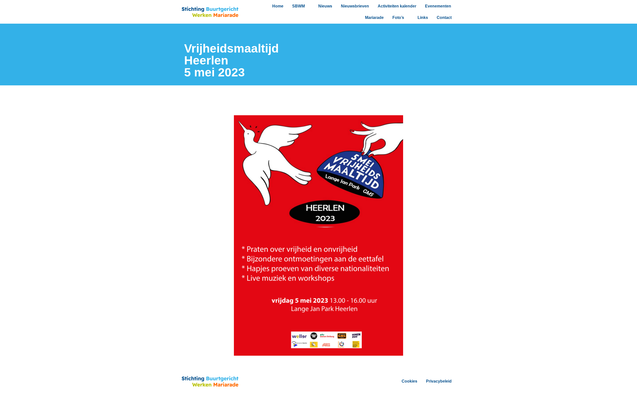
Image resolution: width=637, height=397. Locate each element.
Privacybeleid (439, 381)
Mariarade (374, 17)
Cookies (409, 381)
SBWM (298, 6)
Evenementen (438, 6)
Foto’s (398, 17)
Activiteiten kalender (397, 6)
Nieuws (325, 6)
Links (423, 17)
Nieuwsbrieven (355, 6)
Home (277, 6)
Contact (444, 17)
